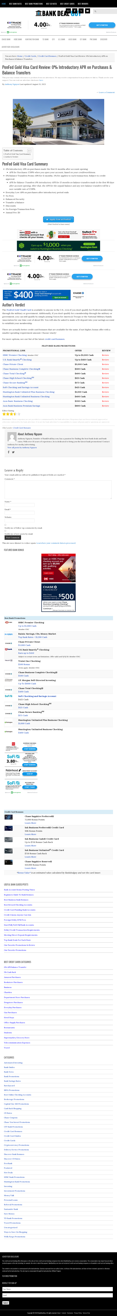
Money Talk (9, 1195)
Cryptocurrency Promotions (16, 1145)
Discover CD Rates (12, 1159)
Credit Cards (9, 1140)
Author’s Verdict (11, 157)
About (59, 1313)
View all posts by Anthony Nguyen (22, 447)
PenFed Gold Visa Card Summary (18, 154)
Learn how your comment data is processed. (56, 543)
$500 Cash (23, 675)
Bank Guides (9, 1067)
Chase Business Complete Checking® (21, 369)
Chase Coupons (10, 1117)
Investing (8, 1186)
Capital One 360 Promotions (16, 1104)
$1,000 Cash (24, 723)
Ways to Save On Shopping (15, 1232)
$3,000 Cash (24, 645)
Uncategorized (10, 1227)
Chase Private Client (13, 364)
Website (8, 517)
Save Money (9, 1214)
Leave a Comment (107, 92)
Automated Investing (13, 1063)
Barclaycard (9, 1085)
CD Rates (8, 1113)
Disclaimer (70, 1313)
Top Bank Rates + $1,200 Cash (32, 637)
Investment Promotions (14, 1191)
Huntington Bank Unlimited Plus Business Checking (29, 392)
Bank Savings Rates (12, 1081)
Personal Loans (11, 1200)
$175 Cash (23, 715)
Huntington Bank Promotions (17, 1182)
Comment (10, 479)
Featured (8, 1168)
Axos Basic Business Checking (18, 401)
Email (8, 509)
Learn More (30, 823)
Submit (5, 1302)
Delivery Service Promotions (16, 1149)
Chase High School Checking (18, 378)
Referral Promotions (13, 1204)
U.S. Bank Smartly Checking (17, 359)
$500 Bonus (24, 664)
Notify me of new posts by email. (19, 534)
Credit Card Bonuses (22, 428)
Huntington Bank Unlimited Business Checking (26, 396)
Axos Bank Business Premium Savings (21, 405)
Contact (64, 1313)
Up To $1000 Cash (27, 683)
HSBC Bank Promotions (14, 1177)
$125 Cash (23, 707)
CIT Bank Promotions (13, 1127)
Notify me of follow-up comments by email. (23, 528)
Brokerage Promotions (14, 1099)
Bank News (9, 1072)
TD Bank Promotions (13, 1218)
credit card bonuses (54, 339)
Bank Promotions (11, 1076)
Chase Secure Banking (15, 382)
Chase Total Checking (14, 373)
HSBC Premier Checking (15, 355)
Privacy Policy (78, 1313)
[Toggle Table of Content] (28, 151)
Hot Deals (8, 1172)
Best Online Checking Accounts (17, 1095)
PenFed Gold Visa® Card (19, 310)
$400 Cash (23, 691)
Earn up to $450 (26, 653)
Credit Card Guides (12, 1136)
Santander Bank (11, 1209)
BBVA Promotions (11, 1090)
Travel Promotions (12, 1223)
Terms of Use (86, 1313)
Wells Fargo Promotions (14, 1236)
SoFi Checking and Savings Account (20, 387)
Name (8, 501)
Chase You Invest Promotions (17, 1122)
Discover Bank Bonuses (14, 1154)
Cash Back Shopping (12, 1108)
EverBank (8, 1163)
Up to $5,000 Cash (27, 626)
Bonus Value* (24, 872)
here (41, 80)
